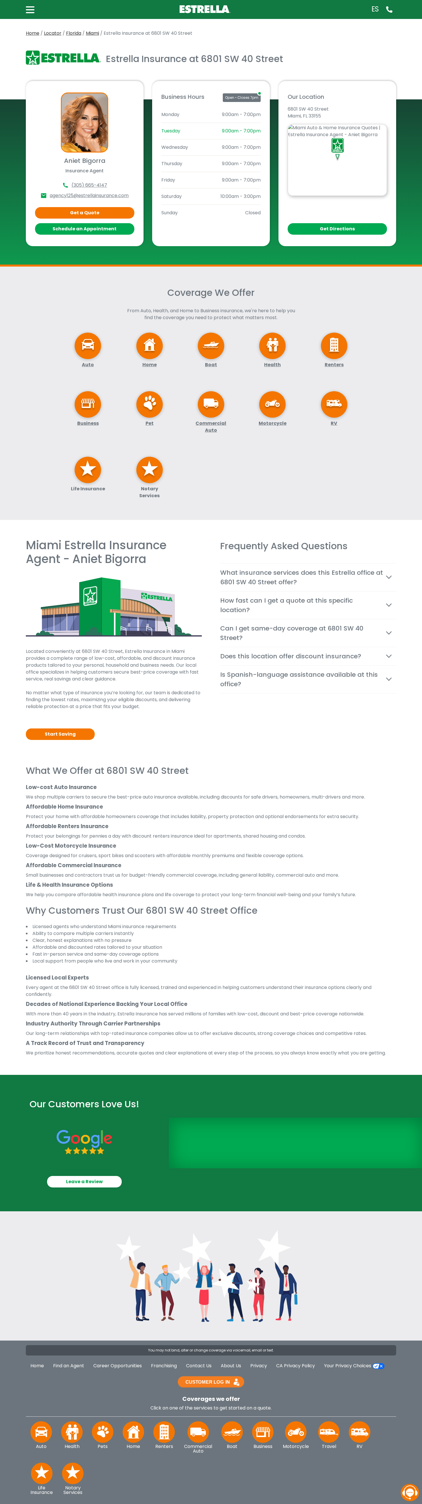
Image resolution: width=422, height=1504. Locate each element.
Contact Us (199, 1365)
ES (375, 9)
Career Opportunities (117, 1365)
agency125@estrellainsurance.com (89, 195)
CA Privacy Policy (295, 1365)
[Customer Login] (211, 1381)
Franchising (164, 1365)
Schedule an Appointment (85, 228)
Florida (73, 33)
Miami (92, 33)
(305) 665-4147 (89, 185)
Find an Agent (68, 1365)
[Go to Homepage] (205, 8)
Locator (52, 33)
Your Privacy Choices (348, 1365)
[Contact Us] (389, 9)
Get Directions (337, 228)
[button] (33, 9)
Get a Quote (84, 212)
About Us (231, 1365)
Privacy (258, 1365)
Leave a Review (84, 1181)
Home (32, 33)
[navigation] (410, 1492)
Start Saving (60, 734)
